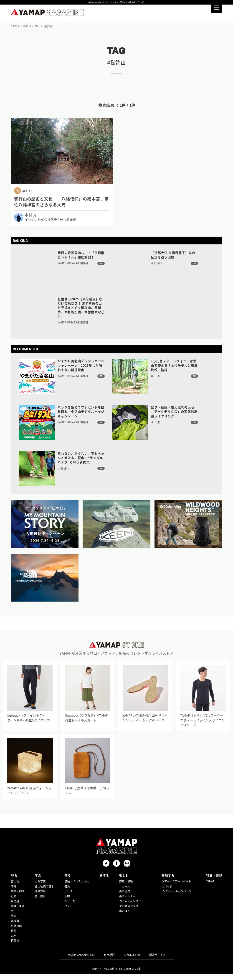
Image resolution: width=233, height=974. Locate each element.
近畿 (13, 896)
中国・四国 (18, 891)
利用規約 (109, 954)
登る (14, 875)
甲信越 (15, 901)
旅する (104, 875)
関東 (13, 916)
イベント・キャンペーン (176, 891)
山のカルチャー (128, 896)
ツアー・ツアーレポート (176, 881)
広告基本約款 (132, 954)
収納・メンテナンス (76, 881)
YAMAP (210, 881)
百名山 (15, 940)
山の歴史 (124, 891)
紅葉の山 (16, 926)
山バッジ (167, 886)
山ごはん (124, 911)
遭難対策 (40, 891)
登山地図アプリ (128, 906)
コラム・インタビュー (133, 901)
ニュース (124, 886)
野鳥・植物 (126, 881)
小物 (67, 896)
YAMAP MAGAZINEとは (81, 954)
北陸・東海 (18, 906)
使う (67, 875)
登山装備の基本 (44, 886)
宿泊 (67, 886)
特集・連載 (214, 875)
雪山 (13, 911)
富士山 (15, 881)
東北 (13, 930)
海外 (13, 886)
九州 (13, 935)
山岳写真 (40, 881)
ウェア (68, 906)
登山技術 (40, 896)
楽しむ (124, 875)
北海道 (15, 921)
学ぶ (38, 875)
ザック (68, 891)
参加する (168, 875)
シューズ (69, 901)
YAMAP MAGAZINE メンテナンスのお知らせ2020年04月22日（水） (116, 2)
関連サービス (157, 954)
